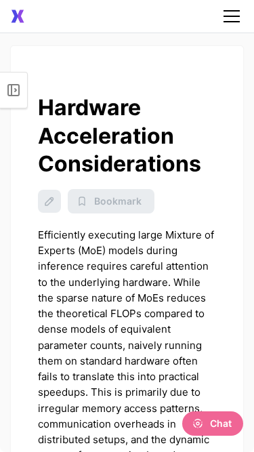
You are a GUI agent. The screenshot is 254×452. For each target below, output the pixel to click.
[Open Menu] (14, 90)
